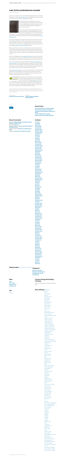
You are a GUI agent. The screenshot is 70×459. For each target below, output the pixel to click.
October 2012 (38, 254)
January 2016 (38, 228)
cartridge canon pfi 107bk (48, 318)
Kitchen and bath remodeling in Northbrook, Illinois (21, 127)
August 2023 (38, 163)
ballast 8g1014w (47, 299)
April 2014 (37, 234)
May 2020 (37, 189)
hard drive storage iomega (48, 367)
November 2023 (38, 160)
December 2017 (38, 203)
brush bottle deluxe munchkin (49, 312)
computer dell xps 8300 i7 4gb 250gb (50, 341)
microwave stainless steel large (49, 384)
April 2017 (37, 210)
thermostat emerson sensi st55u (49, 438)
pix (44, 400)
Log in (10, 281)
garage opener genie (47, 358)
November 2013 (38, 238)
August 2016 (38, 219)
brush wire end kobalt (47, 313)
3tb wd (45, 292)
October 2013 (38, 240)
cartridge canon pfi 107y (48, 322)
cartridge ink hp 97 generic (48, 334)
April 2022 (37, 175)
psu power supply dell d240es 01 (49, 404)
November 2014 (38, 231)
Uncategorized (35, 274)
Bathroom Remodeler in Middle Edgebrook (44, 115)
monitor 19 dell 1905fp (48, 391)
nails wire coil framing (48, 397)
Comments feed (12, 284)
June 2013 (37, 243)
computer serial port (47, 342)
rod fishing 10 (46, 411)
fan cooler (46, 352)
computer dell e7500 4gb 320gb (49, 339)
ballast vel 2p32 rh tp (47, 305)
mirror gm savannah (47, 387)
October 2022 (38, 170)
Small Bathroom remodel (37, 88)
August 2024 (38, 151)
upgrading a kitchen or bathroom (16, 70)
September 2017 (38, 206)
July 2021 (37, 182)
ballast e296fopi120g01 (48, 302)
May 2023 (37, 167)
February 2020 (38, 194)
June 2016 (37, 222)
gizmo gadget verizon (47, 359)
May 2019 (37, 197)
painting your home (33, 79)
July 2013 (37, 241)
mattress (45, 382)
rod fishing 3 (46, 414)
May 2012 (37, 262)
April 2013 (37, 245)
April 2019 (37, 198)
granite (45, 364)
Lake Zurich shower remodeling (29, 90)
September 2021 (38, 179)
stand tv (45, 430)
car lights (45, 316)
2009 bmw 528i (46, 289)
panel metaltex (46, 398)
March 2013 (37, 247)
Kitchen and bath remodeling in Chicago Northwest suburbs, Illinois (20, 123)
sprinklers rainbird (47, 428)
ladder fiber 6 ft (46, 375)
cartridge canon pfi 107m (48, 321)
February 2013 (38, 248)
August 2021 (38, 181)
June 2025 (37, 136)
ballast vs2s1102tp (47, 306)
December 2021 (38, 178)
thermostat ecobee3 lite (48, 437)
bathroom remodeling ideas (25, 89)
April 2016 (37, 223)
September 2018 (38, 200)
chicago (11, 12)
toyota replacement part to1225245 (50, 444)
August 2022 (38, 173)
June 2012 (37, 260)
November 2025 (38, 130)
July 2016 (37, 220)
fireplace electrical (47, 355)
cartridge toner (46, 335)
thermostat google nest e (48, 440)
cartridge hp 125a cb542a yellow (49, 328)
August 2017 (38, 207)
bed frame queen (47, 308)
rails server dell (46, 408)
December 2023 (38, 158)
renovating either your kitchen (27, 56)
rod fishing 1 (46, 410)
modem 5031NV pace (47, 388)
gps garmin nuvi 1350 (47, 362)
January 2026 (38, 128)
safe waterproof (46, 424)
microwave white (47, 385)
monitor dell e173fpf (47, 392)
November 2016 (38, 215)
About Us (16, 124)
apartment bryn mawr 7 (48, 296)
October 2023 (38, 161)
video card (46, 445)
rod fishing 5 (46, 415)
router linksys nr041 (47, 421)
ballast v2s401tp (47, 303)
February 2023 (38, 169)
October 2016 (38, 216)
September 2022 (39, 172)
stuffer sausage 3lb (47, 433)
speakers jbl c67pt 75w (48, 425)
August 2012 (38, 257)
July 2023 (37, 164)
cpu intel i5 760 (46, 346)
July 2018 (37, 201)
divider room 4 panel (47, 348)
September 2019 (38, 195)
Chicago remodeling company (15, 2)
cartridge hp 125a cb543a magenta (49, 329)
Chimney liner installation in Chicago (22, 131)
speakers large (46, 427)
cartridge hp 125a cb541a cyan (49, 326)
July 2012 (37, 259)
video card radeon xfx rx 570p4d (49, 448)
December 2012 (38, 251)
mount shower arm (47, 395)
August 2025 (38, 133)
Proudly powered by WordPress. (22, 454)
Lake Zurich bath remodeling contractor (34, 89)
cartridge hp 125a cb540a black (49, 325)
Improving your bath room (23, 17)
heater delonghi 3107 (47, 368)
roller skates (46, 420)
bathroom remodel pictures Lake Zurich (15, 89)
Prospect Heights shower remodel (42, 113)
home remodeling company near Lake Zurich (21, 45)
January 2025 (38, 144)
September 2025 (39, 132)
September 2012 (38, 256)
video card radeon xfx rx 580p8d (49, 450)
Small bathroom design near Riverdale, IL (44, 109)
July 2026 (37, 122)
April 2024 (37, 153)
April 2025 (37, 139)
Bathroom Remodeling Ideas (30, 88)
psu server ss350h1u (47, 407)
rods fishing (46, 418)
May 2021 (37, 185)
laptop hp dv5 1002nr (47, 381)
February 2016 (38, 226)
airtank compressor (47, 293)
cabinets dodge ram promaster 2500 (50, 315)
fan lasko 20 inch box (47, 354)
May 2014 (37, 232)
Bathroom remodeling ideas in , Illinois (20, 129)
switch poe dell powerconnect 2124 (50, 434)
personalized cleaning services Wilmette (25, 267)
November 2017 (38, 204)
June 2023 (37, 166)
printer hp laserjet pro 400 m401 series (50, 402)
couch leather (46, 344)
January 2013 (38, 250)
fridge (45, 356)
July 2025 (37, 135)
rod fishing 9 (46, 417)
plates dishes (46, 401)
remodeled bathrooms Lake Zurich (38, 90)
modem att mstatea (47, 389)
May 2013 (37, 244)
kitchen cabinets (47, 374)
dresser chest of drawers (48, 351)
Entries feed (12, 283)
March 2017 (37, 212)
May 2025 (37, 138)
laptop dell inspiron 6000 (48, 379)
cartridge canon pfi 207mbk (48, 324)
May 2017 (37, 209)
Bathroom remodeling (23, 88)
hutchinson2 (46, 369)
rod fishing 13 (46, 412)
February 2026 (38, 126)
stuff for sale (11, 292)
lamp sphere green (47, 378)
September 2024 (39, 150)
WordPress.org (12, 285)
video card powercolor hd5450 (49, 447)
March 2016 (37, 225)
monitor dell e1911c (47, 394)
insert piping (46, 372)
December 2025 (38, 129)
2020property (46, 291)
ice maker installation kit (48, 371)
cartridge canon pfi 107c (48, 319)
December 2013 (38, 237)
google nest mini (47, 361)
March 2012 (37, 263)
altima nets (46, 295)
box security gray (47, 311)
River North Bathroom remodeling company (44, 108)
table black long (46, 435)
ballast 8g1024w (47, 301)
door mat (45, 349)
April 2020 (37, 191)
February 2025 (38, 142)
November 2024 (38, 147)
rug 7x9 (45, 422)
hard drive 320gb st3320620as (49, 365)
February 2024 (38, 156)
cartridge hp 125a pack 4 (48, 331)
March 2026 (37, 125)
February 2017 (38, 213)
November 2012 (38, 253)
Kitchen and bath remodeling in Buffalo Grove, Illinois (45, 112)
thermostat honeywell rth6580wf (49, 441)
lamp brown (46, 377)
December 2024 (38, 145)
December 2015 (38, 229)
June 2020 (37, 188)
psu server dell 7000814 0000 (49, 405)
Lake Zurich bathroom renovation (19, 90)
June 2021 (37, 184)
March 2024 (37, 154)
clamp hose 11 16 (47, 338)
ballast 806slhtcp (47, 298)
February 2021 (38, 186)
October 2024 (38, 148)
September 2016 (38, 217)
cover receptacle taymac (48, 345)
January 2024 (38, 157)
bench (45, 309)
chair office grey (47, 336)
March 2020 (37, 192)
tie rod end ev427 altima (48, 443)
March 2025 (37, 141)
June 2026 (37, 123)
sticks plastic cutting (47, 431)
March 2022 (37, 176)
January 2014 (38, 235)
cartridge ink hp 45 (47, 332)
